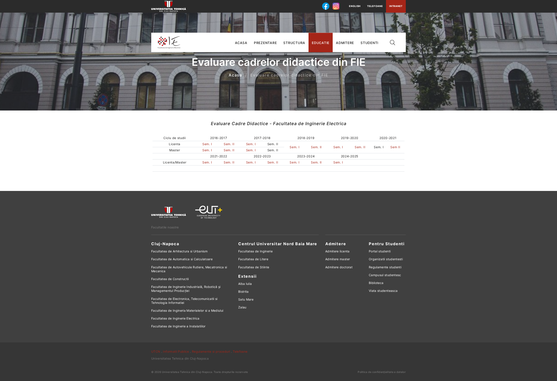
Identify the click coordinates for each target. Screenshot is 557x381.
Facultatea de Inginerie (255, 251)
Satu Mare (245, 299)
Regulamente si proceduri (211, 351)
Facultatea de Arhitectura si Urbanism (179, 251)
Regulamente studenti (385, 267)
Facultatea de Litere (253, 259)
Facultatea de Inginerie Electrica (175, 318)
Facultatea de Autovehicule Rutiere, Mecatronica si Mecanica (189, 269)
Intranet (396, 6)
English (355, 6)
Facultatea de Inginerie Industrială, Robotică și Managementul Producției (186, 289)
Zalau (242, 307)
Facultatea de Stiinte (253, 267)
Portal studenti (380, 251)
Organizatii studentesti (386, 259)
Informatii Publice (176, 351)
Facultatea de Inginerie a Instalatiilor (178, 326)
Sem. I (207, 144)
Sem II (395, 147)
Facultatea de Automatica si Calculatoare (182, 259)
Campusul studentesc (385, 275)
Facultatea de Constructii (170, 279)
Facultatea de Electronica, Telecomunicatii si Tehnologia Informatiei (184, 300)
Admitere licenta (337, 251)
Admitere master (337, 259)
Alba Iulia (245, 284)
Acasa (235, 75)
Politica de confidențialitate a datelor (382, 372)
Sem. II (229, 144)
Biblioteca (376, 283)
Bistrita (243, 291)
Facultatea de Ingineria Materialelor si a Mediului (187, 310)
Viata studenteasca (383, 291)
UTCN (155, 351)
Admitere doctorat (338, 267)
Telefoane (375, 6)
